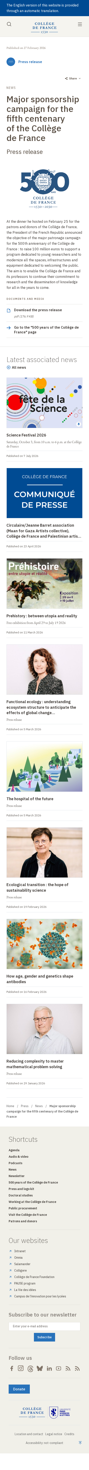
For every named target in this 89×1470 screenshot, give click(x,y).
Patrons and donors (23, 1221)
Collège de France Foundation (34, 1277)
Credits (69, 1434)
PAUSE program (24, 1283)
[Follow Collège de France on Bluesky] (40, 1368)
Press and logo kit (21, 1189)
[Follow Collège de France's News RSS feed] (68, 1368)
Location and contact (29, 1434)
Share (73, 78)
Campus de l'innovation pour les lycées (40, 1296)
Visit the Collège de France (28, 1215)
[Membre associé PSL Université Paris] (59, 1413)
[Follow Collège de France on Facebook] (12, 1368)
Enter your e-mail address (30, 1326)
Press (25, 1106)
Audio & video (18, 1157)
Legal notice (53, 1434)
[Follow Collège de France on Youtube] (59, 1368)
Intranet (20, 1251)
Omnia (18, 1258)
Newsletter (17, 1176)
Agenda (14, 1150)
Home (10, 1106)
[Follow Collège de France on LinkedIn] (49, 1368)
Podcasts (15, 1163)
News (39, 1106)
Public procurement (23, 1208)
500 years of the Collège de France (33, 1182)
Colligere (20, 1270)
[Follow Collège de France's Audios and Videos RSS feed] (77, 1368)
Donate (19, 1389)
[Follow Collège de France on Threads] (30, 1368)
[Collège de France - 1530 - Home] (44, 28)
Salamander (22, 1264)
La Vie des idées (25, 1290)
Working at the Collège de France (32, 1202)
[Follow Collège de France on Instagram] (21, 1368)
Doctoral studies (21, 1195)
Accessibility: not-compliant (44, 1443)
